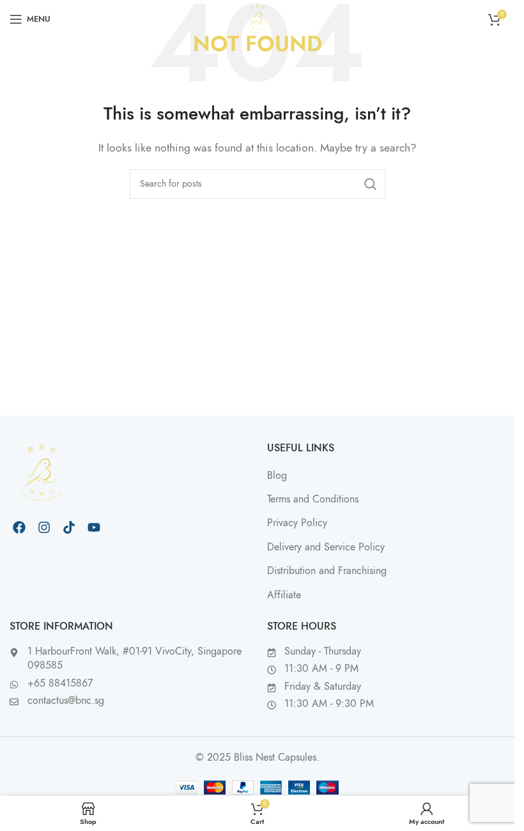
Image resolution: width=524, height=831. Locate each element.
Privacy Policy (297, 523)
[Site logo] (258, 19)
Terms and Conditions (312, 499)
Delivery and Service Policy (326, 547)
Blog (277, 476)
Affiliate (284, 595)
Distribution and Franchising (327, 571)
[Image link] (41, 472)
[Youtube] (94, 527)
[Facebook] (19, 527)
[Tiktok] (69, 527)
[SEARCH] (370, 184)
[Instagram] (44, 527)
